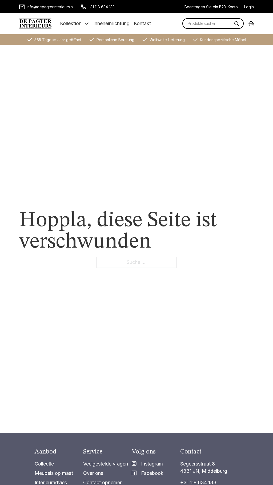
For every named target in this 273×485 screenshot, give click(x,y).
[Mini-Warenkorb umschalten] (251, 23)
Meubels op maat (54, 473)
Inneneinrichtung (111, 23)
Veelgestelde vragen (105, 464)
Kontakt (142, 23)
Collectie (44, 464)
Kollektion (71, 23)
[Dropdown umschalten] (86, 23)
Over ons (93, 473)
